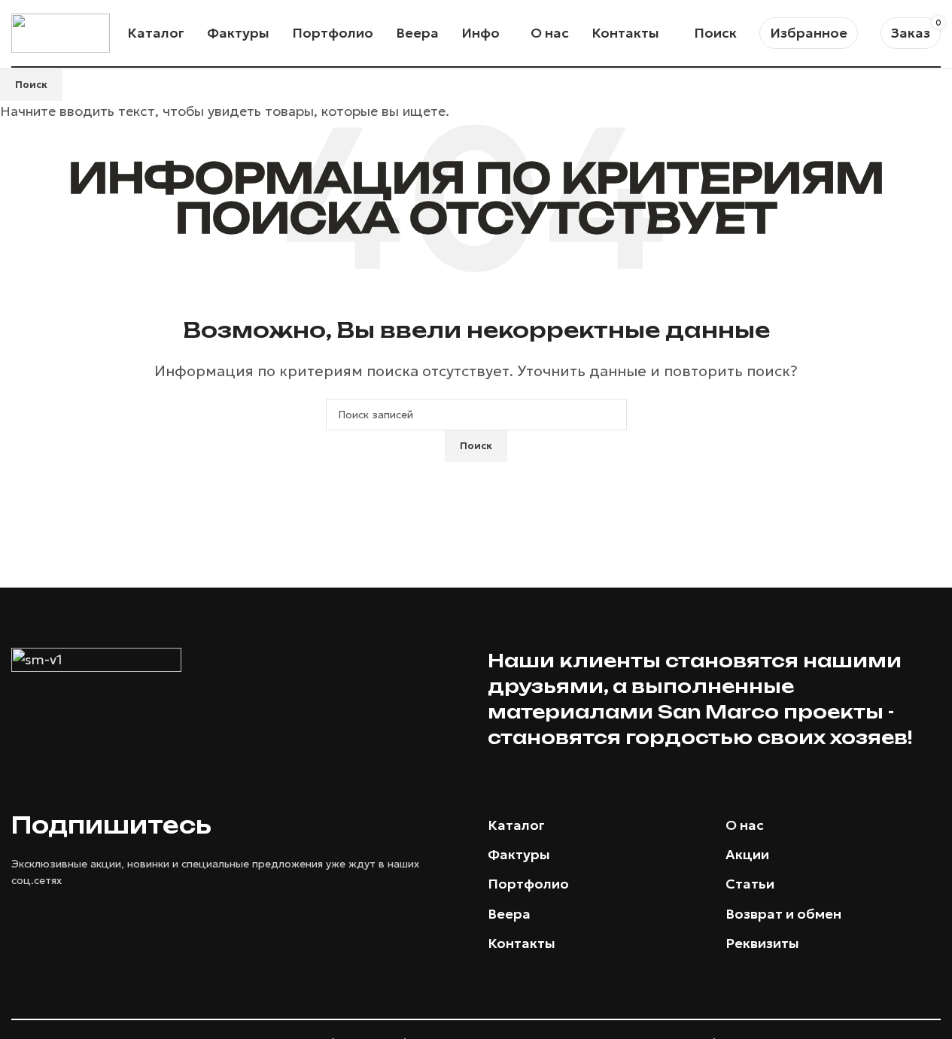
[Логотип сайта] (60, 31)
